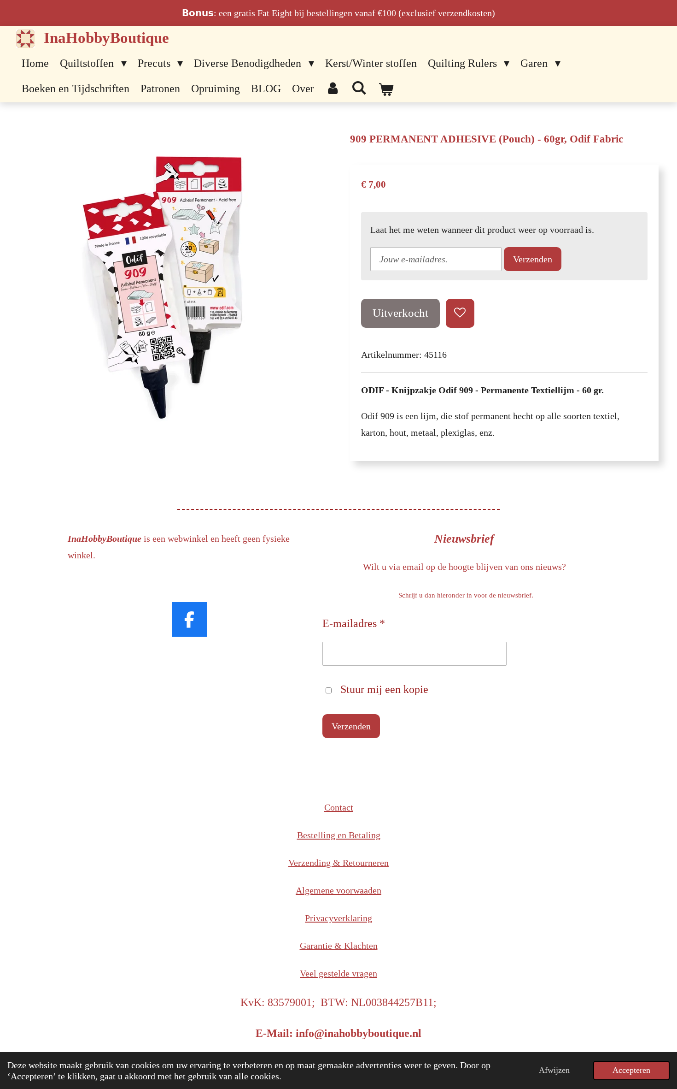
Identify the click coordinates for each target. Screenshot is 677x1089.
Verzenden (532, 259)
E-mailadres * (353, 623)
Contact (338, 807)
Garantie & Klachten (339, 946)
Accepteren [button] (631, 1070)
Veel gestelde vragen (338, 973)
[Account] (333, 89)
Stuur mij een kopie (384, 689)
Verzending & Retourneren (338, 863)
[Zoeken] (359, 88)
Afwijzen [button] (554, 1070)
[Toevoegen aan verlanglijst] (460, 313)
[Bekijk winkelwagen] (386, 90)
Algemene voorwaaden (338, 890)
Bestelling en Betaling (338, 835)
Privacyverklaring (338, 918)
